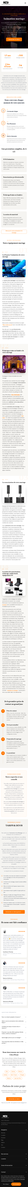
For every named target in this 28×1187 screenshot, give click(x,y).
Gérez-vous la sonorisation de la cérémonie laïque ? (14, 1021)
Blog (2, 1140)
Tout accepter (16, 1184)
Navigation (4, 1130)
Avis (2, 1145)
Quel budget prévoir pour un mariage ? (14, 1037)
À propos (3, 1137)
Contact (3, 1147)
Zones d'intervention (6, 1165)
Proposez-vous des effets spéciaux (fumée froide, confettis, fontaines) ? (14, 1032)
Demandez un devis (14, 39)
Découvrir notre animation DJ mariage (14, 231)
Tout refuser (6, 1184)
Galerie (3, 1142)
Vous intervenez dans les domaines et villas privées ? (14, 1042)
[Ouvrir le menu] (25, 3)
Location (3, 1135)
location (4, 604)
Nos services (4, 1154)
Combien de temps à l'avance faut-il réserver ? (14, 1027)
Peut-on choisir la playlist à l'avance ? (14, 1017)
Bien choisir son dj (7, 325)
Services (3, 1132)
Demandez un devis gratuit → (14, 912)
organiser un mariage (12, 690)
